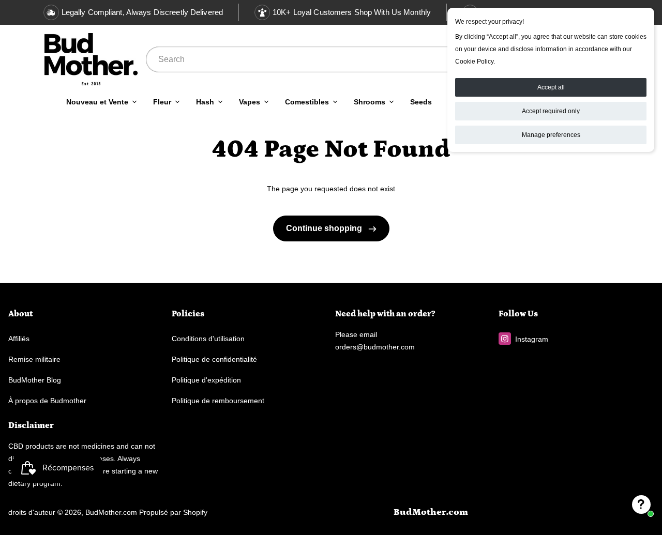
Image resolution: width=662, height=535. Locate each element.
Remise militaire (34, 359)
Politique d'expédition (206, 380)
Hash (205, 102)
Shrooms (369, 102)
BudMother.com (111, 512)
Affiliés (18, 338)
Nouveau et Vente (97, 102)
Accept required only (551, 111)
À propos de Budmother (47, 400)
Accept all (551, 87)
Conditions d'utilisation (208, 338)
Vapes (249, 102)
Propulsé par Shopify (173, 512)
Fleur (162, 102)
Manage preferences (551, 135)
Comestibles (307, 102)
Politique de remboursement (218, 400)
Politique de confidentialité (214, 359)
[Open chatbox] (641, 504)
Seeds (421, 102)
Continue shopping (325, 228)
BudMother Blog (34, 380)
